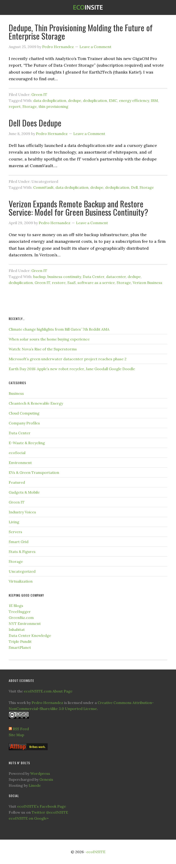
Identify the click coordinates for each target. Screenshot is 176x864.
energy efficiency (134, 100)
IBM (154, 100)
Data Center (93, 276)
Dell (134, 187)
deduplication (95, 100)
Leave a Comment (95, 46)
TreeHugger (20, 611)
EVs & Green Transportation (34, 472)
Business (16, 393)
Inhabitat (17, 629)
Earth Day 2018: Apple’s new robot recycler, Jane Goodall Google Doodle (72, 368)
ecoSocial (17, 452)
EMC (113, 100)
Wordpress (40, 773)
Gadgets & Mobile (24, 492)
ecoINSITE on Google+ (29, 818)
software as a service (96, 282)
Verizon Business (147, 282)
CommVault (43, 187)
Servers (15, 531)
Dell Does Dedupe (35, 123)
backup (39, 276)
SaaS (71, 282)
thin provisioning (53, 106)
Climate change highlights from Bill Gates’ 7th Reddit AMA (59, 329)
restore (59, 282)
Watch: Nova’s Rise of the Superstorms (43, 349)
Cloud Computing (24, 413)
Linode (35, 785)
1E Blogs (16, 605)
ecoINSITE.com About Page (48, 691)
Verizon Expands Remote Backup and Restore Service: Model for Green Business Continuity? (78, 207)
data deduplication (49, 100)
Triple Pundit (20, 641)
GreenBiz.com (21, 617)
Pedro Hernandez (47, 702)
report (15, 106)
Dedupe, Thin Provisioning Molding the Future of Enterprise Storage (81, 31)
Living (14, 522)
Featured (17, 482)
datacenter (116, 276)
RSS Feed (21, 729)
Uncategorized (22, 571)
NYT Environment (25, 623)
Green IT (39, 94)
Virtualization (21, 581)
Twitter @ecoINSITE (50, 812)
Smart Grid (18, 541)
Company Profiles (24, 423)
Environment (20, 462)
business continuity (64, 276)
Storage (29, 106)
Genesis (46, 779)
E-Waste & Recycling (27, 443)
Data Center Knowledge (30, 635)
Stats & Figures (22, 551)
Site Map (16, 734)
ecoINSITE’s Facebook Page (41, 806)
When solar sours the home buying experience (49, 339)
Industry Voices (22, 512)
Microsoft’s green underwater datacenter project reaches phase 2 (67, 359)
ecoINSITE (88, 7)
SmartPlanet (20, 647)
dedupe (74, 100)
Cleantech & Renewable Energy (36, 403)
